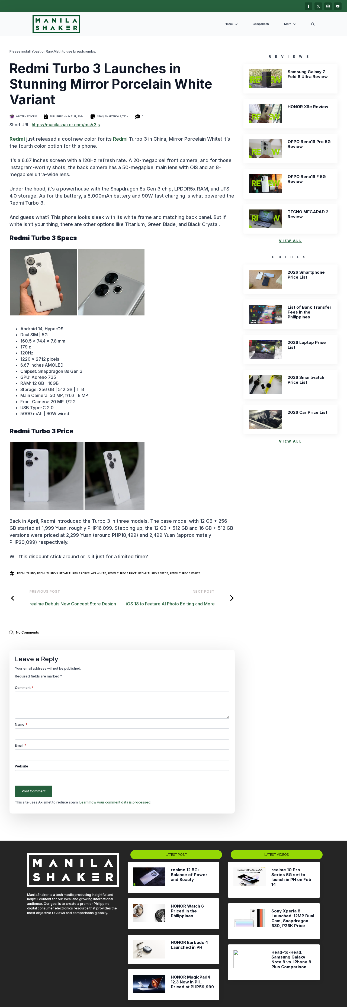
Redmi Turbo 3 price (122, 573)
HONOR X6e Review (308, 106)
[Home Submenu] (237, 24)
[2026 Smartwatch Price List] (265, 384)
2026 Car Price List (307, 412)
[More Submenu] (295, 24)
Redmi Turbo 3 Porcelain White (82, 573)
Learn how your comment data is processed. (115, 802)
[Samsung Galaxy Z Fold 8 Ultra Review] (265, 78)
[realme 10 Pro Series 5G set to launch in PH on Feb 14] (249, 879)
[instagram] (328, 6)
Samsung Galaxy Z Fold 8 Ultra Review (308, 74)
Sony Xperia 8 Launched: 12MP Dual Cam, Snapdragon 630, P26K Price (292, 918)
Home (229, 24)
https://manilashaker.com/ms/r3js (66, 124)
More (287, 24)
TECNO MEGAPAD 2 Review (308, 214)
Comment (24, 687)
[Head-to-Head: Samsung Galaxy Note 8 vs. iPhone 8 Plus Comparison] (249, 962)
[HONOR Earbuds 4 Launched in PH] (149, 949)
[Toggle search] (313, 24)
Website (21, 766)
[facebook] (308, 6)
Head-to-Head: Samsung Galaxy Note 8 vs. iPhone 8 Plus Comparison (291, 959)
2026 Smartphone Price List (306, 275)
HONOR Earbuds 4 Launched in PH (189, 945)
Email (20, 745)
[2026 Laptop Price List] (265, 349)
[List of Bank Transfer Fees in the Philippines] (265, 314)
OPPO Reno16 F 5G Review (307, 179)
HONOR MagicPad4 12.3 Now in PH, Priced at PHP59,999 (192, 982)
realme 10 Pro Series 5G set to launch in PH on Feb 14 (291, 877)
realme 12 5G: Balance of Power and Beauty (189, 874)
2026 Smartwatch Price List (306, 380)
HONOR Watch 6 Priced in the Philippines (187, 911)
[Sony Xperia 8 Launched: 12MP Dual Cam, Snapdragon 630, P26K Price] (249, 921)
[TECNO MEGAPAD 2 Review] (265, 218)
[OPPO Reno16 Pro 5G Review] (265, 148)
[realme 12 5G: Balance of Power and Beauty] (149, 877)
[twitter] (318, 6)
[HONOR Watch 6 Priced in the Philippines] (149, 914)
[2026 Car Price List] (265, 419)
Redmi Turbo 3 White (185, 573)
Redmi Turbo (26, 573)
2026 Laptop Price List (307, 345)
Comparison (261, 24)
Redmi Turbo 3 (47, 573)
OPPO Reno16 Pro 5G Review (309, 144)
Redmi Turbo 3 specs (153, 573)
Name (21, 724)
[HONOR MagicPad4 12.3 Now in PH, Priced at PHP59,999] (149, 985)
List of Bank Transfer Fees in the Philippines (310, 312)
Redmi (121, 139)
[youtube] (338, 6)
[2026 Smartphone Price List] (265, 279)
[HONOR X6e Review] (265, 113)
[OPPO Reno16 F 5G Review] (265, 183)
